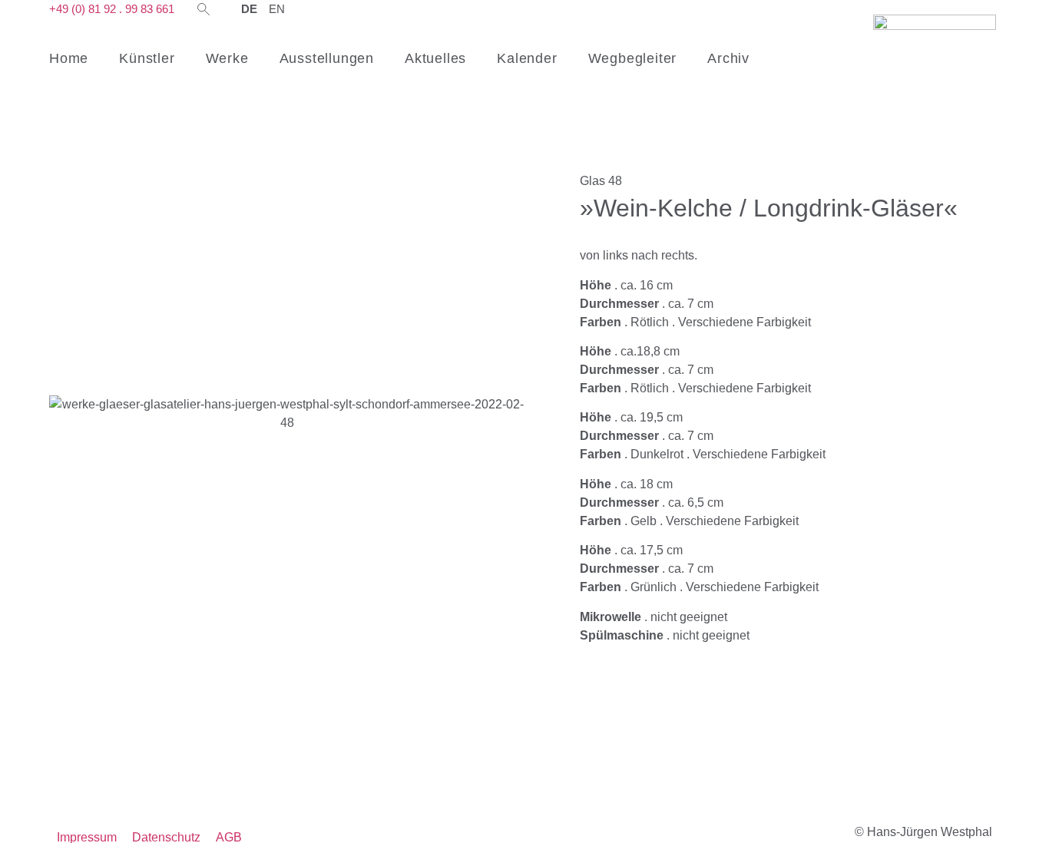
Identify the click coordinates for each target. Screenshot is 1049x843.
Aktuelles (435, 58)
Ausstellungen (327, 58)
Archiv (728, 58)
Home (68, 58)
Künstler (146, 58)
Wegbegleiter (632, 58)
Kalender (527, 58)
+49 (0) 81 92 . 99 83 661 (111, 8)
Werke (227, 58)
